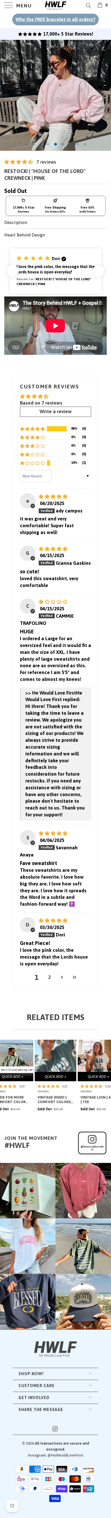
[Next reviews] (98, 271)
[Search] (88, 5)
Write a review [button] (56, 411)
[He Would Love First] (55, 5)
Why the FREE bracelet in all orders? (55, 19)
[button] (18, 162)
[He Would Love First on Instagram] (55, 1429)
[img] (53, 496)
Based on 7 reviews (41, 403)
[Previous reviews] (12, 271)
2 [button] (49, 977)
